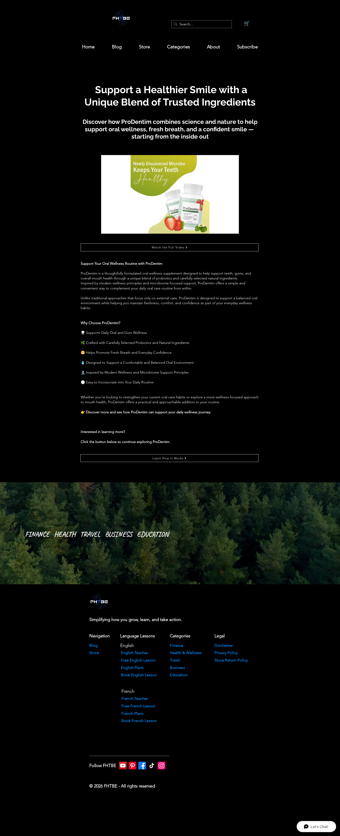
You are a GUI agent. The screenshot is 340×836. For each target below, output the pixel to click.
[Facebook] (142, 765)
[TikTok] (152, 765)
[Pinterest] (132, 765)
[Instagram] (161, 765)
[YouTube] (123, 765)
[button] (178, 47)
